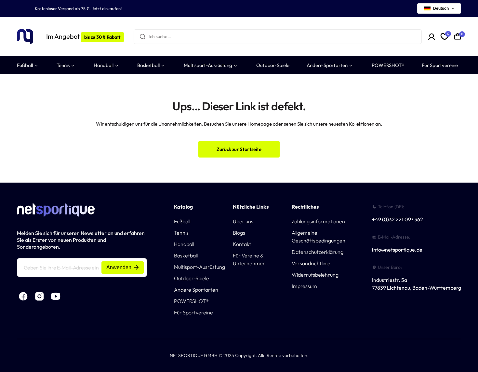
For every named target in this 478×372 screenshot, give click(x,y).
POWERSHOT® (191, 301)
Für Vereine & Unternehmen (249, 259)
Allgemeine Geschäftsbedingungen (318, 236)
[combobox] (278, 36)
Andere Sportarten (196, 289)
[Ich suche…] (142, 36)
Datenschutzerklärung (317, 252)
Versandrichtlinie (311, 263)
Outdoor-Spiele (191, 278)
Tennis (181, 232)
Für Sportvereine (193, 312)
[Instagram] (39, 296)
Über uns (243, 221)
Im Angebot (83, 36)
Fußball (182, 221)
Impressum (304, 286)
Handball (184, 244)
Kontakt (242, 244)
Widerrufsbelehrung (315, 274)
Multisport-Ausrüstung (199, 267)
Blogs (239, 232)
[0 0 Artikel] (457, 36)
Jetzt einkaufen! (107, 8)
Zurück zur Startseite (239, 149)
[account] (431, 36)
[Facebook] (23, 296)
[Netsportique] (25, 36)
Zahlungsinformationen (318, 221)
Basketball (186, 255)
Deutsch (441, 8)
